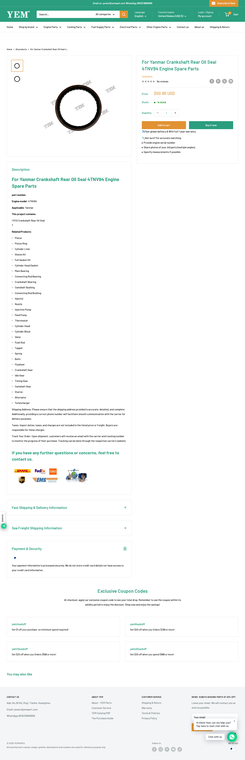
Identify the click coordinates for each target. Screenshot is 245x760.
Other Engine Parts (157, 26)
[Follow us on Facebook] (154, 749)
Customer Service (101, 707)
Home (10, 26)
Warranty (147, 707)
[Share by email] (230, 81)
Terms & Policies (151, 713)
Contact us (183, 26)
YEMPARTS (147, 76)
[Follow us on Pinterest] (167, 749)
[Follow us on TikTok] (179, 749)
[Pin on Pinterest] (218, 81)
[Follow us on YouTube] (173, 749)
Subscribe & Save (226, 3)
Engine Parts (51, 26)
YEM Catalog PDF (101, 713)
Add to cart (164, 125)
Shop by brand (26, 26)
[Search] (124, 14)
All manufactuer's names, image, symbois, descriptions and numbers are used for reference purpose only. (56, 747)
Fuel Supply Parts (100, 26)
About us (199, 26)
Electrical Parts (128, 26)
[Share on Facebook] (212, 81)
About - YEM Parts (102, 702)
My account (205, 15)
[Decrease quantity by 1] (157, 112)
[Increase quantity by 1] (175, 112)
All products (21, 49)
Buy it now (211, 125)
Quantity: (147, 112)
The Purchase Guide (102, 718)
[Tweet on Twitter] (224, 81)
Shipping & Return (220, 26)
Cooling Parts (74, 26)
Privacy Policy (149, 718)
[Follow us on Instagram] (160, 749)
